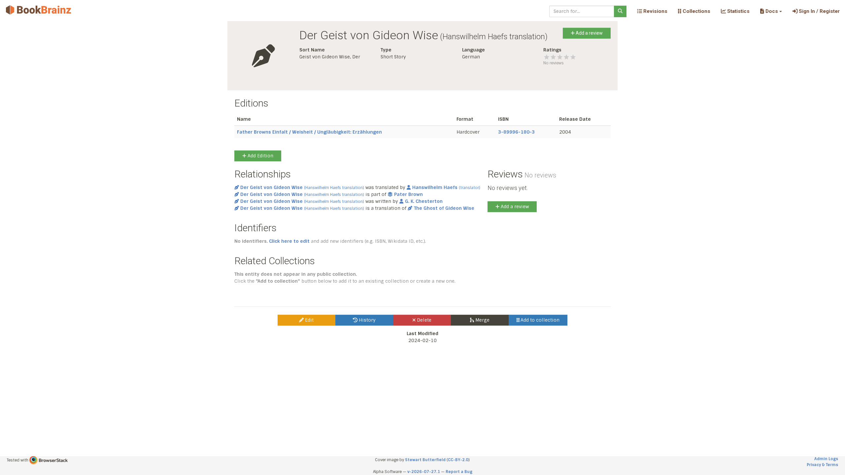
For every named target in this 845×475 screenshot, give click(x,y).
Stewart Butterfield (425, 459)
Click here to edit (289, 241)
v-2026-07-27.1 (423, 471)
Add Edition (259, 156)
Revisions (654, 11)
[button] (771, 11)
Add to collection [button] (539, 320)
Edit (309, 320)
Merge (482, 320)
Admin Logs (826, 458)
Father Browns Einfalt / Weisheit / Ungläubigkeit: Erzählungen (309, 132)
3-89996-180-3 (516, 132)
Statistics (738, 11)
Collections (695, 11)
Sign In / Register (818, 11)
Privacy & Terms (822, 464)
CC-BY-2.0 (458, 459)
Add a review (589, 33)
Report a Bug (459, 471)
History (366, 320)
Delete (423, 320)
